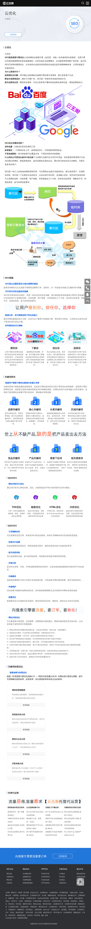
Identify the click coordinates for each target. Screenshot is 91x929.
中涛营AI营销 (37, 901)
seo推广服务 (54, 898)
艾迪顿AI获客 (24, 907)
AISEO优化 (62, 907)
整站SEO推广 (20, 912)
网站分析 (8, 895)
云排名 (81, 892)
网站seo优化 (37, 904)
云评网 (7, 892)
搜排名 (71, 898)
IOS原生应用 (45, 880)
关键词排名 (10, 877)
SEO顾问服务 (63, 892)
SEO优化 (62, 877)
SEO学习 (14, 901)
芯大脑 (44, 895)
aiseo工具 (46, 909)
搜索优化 (11, 898)
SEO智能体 (72, 909)
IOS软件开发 (45, 873)
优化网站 (64, 909)
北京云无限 (38, 912)
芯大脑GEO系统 (13, 907)
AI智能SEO (12, 909)
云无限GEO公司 (35, 895)
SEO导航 (26, 892)
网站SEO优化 (47, 904)
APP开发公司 (57, 912)
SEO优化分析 (62, 895)
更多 (46, 915)
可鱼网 (20, 892)
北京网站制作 (67, 912)
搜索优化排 (77, 912)
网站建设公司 (72, 895)
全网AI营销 (38, 909)
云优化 (12, 912)
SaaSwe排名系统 (43, 898)
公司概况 (62, 873)
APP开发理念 (45, 883)
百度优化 (9, 883)
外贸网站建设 (27, 880)
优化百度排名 (78, 898)
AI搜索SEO (20, 909)
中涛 (17, 898)
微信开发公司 (47, 912)
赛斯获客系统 (21, 915)
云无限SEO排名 (57, 901)
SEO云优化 (63, 898)
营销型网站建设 (28, 883)
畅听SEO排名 (27, 904)
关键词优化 (28, 901)
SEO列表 (37, 915)
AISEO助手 (12, 915)
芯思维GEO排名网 (70, 904)
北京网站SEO (53, 907)
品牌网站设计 (27, 877)
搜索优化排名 (52, 895)
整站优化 (9, 873)
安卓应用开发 (45, 877)
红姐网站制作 (53, 892)
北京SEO (30, 915)
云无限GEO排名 (31, 898)
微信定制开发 (81, 873)
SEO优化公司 (24, 895)
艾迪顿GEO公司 (58, 904)
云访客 (21, 901)
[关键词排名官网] (24, 3)
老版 (42, 915)
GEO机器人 (29, 909)
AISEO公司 (46, 901)
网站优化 (9, 880)
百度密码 (15, 895)
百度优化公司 (55, 909)
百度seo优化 (74, 892)
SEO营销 (66, 901)
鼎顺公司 (14, 892)
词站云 (7, 901)
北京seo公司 (34, 892)
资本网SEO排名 (73, 907)
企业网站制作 (27, 873)
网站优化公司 (43, 907)
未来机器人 (74, 901)
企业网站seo (44, 892)
